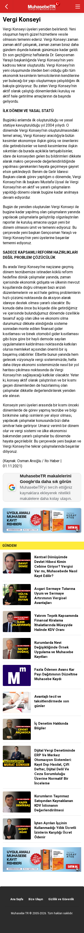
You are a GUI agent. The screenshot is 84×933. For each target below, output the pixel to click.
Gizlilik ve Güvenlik (61, 899)
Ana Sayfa (16, 899)
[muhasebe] (42, 10)
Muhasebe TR (20, 913)
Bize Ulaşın (35, 899)
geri (6, 6)
